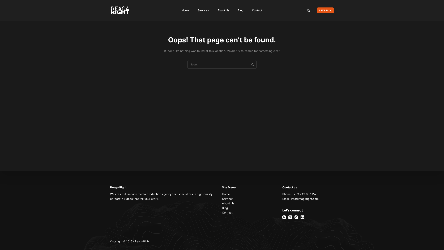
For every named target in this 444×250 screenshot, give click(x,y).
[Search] (308, 10)
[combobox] (218, 64)
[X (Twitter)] (290, 217)
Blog (240, 10)
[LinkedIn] (302, 217)
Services (203, 10)
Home (185, 10)
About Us (223, 10)
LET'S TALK (325, 10)
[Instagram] (296, 217)
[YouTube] (284, 217)
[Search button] (252, 64)
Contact (257, 10)
